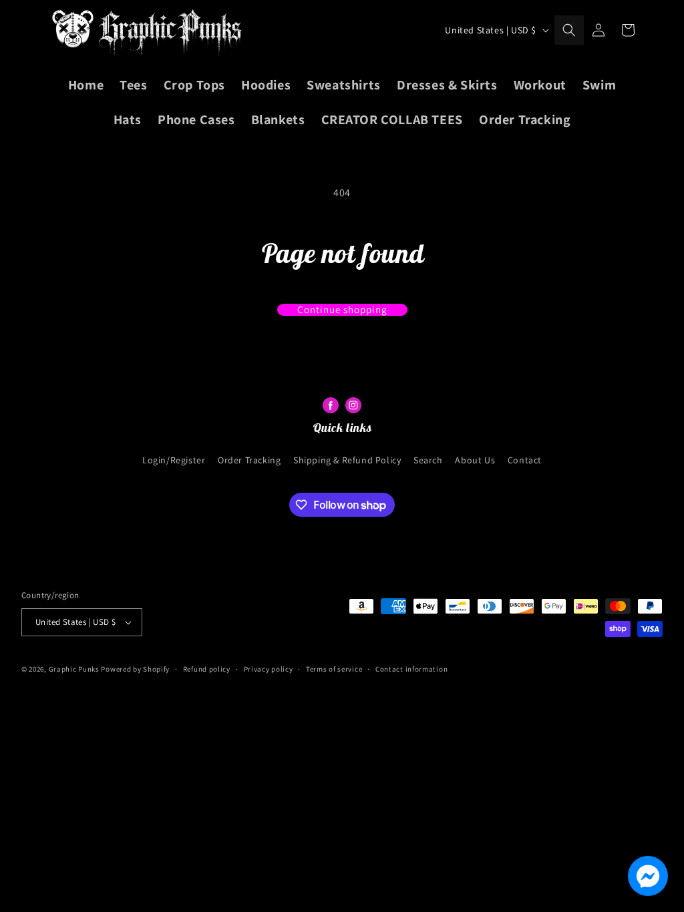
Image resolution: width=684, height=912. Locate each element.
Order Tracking (249, 460)
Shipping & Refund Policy (347, 460)
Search (428, 460)
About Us (475, 460)
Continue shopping (342, 310)
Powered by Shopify (135, 669)
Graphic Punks (74, 669)
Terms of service (334, 669)
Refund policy (206, 669)
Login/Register (173, 460)
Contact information (411, 669)
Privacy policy (268, 669)
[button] (569, 30)
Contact (525, 460)
